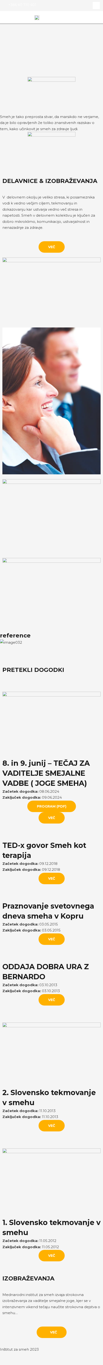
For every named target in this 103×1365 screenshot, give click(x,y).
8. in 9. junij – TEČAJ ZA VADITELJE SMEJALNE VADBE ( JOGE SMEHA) (46, 773)
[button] (97, 17)
